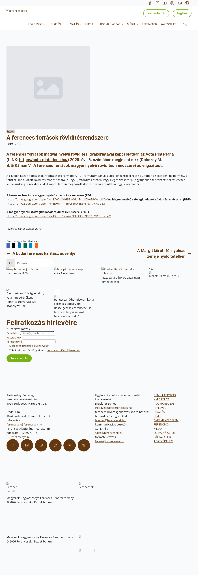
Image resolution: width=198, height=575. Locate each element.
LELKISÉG (55, 24)
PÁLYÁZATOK (162, 437)
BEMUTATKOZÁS (165, 395)
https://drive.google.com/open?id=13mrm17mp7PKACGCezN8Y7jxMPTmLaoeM (58, 216)
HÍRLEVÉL (160, 408)
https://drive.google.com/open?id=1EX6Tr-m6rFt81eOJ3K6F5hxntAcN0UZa (55, 203)
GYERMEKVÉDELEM (166, 420)
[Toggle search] (185, 24)
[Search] (11, 263)
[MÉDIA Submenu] (137, 24)
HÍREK (89, 24)
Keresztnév (13, 341)
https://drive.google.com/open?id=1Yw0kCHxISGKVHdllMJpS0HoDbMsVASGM (57, 199)
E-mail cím (12, 333)
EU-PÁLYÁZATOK (165, 433)
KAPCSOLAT (168, 24)
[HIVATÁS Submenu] (81, 24)
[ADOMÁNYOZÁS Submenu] (122, 24)
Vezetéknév (13, 337)
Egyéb (10, 131)
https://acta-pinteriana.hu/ (43, 159)
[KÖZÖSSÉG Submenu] (44, 24)
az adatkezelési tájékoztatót (63, 350)
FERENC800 (149, 24)
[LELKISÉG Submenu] (63, 24)
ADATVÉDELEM (163, 441)
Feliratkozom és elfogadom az (46, 350)
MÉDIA (131, 24)
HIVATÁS (73, 24)
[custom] (150, 3)
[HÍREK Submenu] (95, 24)
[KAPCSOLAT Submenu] (178, 24)
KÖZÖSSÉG (35, 24)
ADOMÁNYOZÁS (109, 24)
